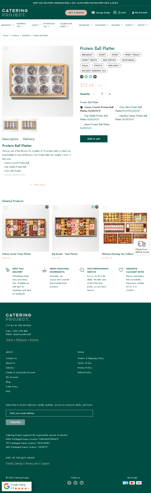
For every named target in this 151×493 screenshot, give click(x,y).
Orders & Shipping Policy (91, 358)
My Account (140, 12)
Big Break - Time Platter (18, 254)
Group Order (103, 12)
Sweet (102, 54)
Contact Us (11, 358)
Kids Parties (109, 60)
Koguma (45, 463)
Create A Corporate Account (20, 372)
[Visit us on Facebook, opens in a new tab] (69, 483)
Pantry (141, 25)
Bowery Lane (32, 463)
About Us (10, 363)
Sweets (98, 65)
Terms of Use (84, 363)
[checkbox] (6, 49)
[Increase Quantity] (109, 94)
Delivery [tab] (29, 138)
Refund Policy (84, 372)
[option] (37, 81)
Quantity (85, 94)
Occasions (100, 25)
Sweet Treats (132, 54)
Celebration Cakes (66, 25)
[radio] (97, 109)
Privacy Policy (85, 367)
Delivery (10, 367)
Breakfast (6, 25)
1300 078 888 (19, 331)
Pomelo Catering (14, 463)
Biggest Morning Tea (94, 70)
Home (5, 35)
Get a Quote (76, 12)
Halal (85, 65)
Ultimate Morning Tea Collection (72, 254)
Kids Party (113, 65)
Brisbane (34, 339)
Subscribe (15, 422)
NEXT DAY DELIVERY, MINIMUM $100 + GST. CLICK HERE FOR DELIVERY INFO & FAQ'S (75, 2)
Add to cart (93, 138)
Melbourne (21, 339)
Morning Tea (21, 25)
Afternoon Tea (49, 25)
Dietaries (115, 25)
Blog (8, 381)
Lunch (35, 25)
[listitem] (28, 232)
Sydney (9, 339)
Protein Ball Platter (89, 102)
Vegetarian (128, 60)
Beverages (84, 25)
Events (129, 25)
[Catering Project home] (17, 12)
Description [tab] (10, 138)
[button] (142, 247)
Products (15, 35)
